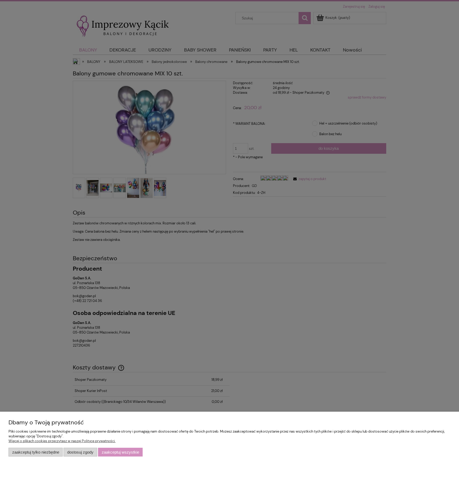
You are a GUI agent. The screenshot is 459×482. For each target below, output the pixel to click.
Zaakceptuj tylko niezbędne (35, 452)
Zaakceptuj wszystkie (120, 452)
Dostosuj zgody (80, 452)
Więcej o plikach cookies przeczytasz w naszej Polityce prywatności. (62, 441)
